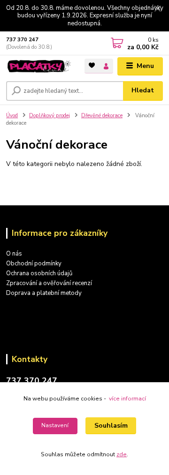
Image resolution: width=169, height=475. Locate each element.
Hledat (142, 90)
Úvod (12, 115)
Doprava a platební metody (44, 293)
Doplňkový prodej (49, 115)
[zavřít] (157, 9)
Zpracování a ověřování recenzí (49, 283)
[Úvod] (38, 66)
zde (121, 454)
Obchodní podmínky (33, 263)
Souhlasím (111, 425)
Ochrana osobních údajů (39, 273)
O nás (14, 253)
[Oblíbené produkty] (91, 65)
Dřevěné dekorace (102, 115)
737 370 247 (22, 39)
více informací (127, 398)
